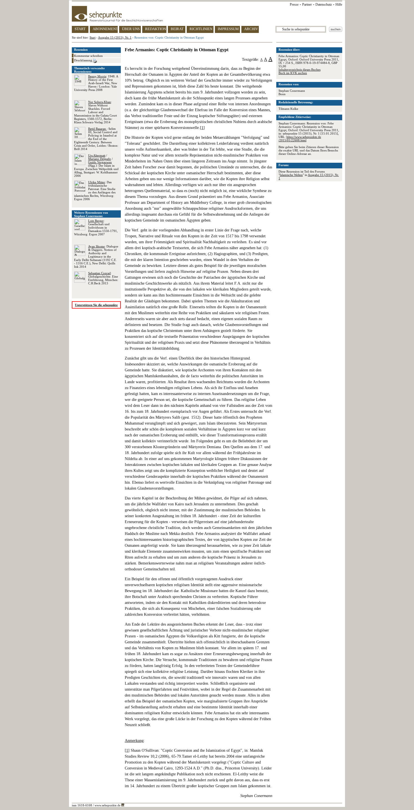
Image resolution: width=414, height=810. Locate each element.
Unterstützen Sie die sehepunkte (96, 305)
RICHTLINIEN (201, 29)
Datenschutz (323, 4)
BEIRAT (177, 29)
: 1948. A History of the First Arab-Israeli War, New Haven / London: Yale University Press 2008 (96, 83)
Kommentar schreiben (88, 55)
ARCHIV (251, 29)
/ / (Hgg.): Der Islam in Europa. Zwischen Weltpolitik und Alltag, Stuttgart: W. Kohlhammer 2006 (96, 165)
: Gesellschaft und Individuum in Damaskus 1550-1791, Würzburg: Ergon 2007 (96, 227)
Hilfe (338, 4)
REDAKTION (155, 29)
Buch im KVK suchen (293, 73)
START (80, 29)
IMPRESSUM (228, 29)
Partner (307, 4)
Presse (294, 4)
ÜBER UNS (131, 29)
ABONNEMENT (105, 29)
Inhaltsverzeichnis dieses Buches (299, 69)
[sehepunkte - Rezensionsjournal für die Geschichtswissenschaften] (207, 14)
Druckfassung (83, 60)
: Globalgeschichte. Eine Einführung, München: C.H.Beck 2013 (103, 278)
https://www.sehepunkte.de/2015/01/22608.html (300, 138)
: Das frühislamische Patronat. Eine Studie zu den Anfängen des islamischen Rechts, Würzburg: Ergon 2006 (94, 190)
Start (92, 37)
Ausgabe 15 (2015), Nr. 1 (115, 37)
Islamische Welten (291, 175)
